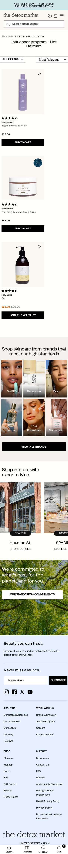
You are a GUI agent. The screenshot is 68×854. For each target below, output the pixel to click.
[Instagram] (6, 692)
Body (7, 771)
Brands (8, 790)
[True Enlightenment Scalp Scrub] (23, 178)
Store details (20, 549)
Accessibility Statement (49, 784)
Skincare (8, 758)
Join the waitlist (23, 315)
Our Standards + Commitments (32, 594)
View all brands (34, 446)
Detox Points (11, 797)
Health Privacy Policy (48, 801)
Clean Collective (45, 734)
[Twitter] (22, 692)
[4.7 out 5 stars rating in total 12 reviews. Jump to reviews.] (10, 118)
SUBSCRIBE (58, 680)
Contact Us (42, 765)
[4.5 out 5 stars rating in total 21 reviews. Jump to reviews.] (10, 290)
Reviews (8, 741)
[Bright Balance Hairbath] (23, 92)
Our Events (10, 728)
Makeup (8, 765)
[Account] (50, 16)
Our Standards (12, 721)
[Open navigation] (61, 15)
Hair (6, 777)
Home (5, 36)
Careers (40, 728)
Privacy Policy (44, 808)
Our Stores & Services (16, 715)
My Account (43, 758)
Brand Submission (46, 715)
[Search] (8, 24)
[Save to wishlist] (39, 74)
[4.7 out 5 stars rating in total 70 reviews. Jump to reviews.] (10, 204)
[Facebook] (14, 692)
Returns (40, 777)
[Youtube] (30, 692)
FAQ (38, 771)
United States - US (33, 843)
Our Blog (8, 734)
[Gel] (23, 264)
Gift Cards (9, 784)
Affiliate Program (45, 721)
